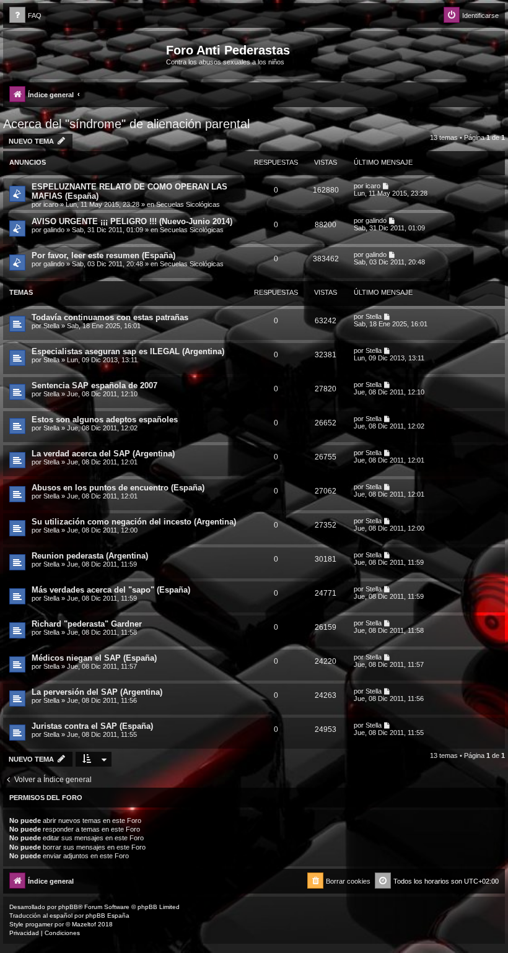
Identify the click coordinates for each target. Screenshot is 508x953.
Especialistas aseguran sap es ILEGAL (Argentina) (128, 351)
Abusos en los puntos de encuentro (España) (118, 487)
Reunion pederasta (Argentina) (90, 555)
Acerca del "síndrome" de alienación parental (126, 124)
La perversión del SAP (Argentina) (97, 692)
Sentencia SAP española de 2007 (94, 385)
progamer (39, 924)
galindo (53, 229)
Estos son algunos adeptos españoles (105, 419)
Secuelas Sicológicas (188, 204)
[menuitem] (25, 16)
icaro (50, 204)
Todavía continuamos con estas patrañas (110, 317)
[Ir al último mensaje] (386, 185)
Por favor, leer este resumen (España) (103, 255)
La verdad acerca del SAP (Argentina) (103, 453)
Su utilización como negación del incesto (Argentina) (134, 521)
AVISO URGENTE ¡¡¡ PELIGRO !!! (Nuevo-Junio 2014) (132, 221)
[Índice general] (86, 54)
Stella (51, 325)
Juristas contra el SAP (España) (92, 726)
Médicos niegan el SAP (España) (94, 658)
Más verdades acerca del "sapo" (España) (111, 589)
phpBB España (107, 915)
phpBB (68, 906)
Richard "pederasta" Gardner (87, 624)
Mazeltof (84, 924)
